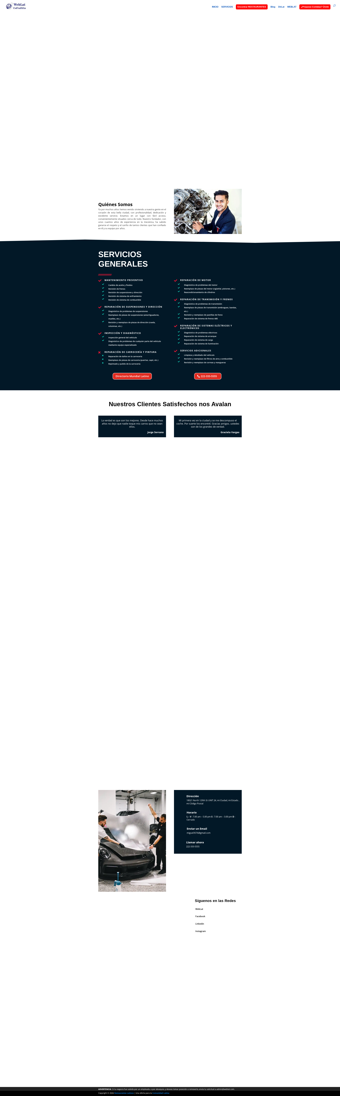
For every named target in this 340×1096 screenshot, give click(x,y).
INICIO (215, 7)
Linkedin (199, 923)
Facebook (200, 916)
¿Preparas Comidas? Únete (315, 7)
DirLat (281, 7)
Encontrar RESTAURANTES (251, 7)
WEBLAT (291, 7)
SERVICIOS (227, 7)
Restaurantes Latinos (124, 1093)
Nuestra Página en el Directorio (170, 1052)
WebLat (199, 909)
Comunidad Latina (160, 1093)
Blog (273, 7)
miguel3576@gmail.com (199, 832)
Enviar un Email (197, 828)
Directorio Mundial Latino (132, 376)
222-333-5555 (170, 89)
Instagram (200, 931)
